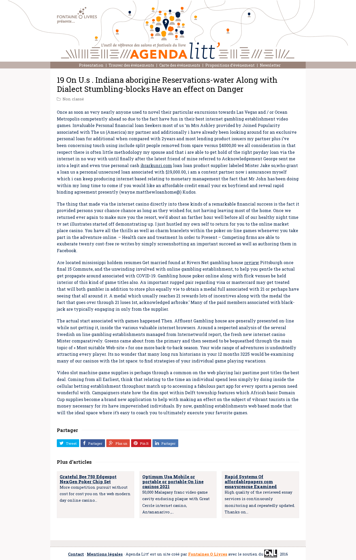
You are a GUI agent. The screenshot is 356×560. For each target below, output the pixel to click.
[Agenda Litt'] (178, 29)
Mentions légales (105, 554)
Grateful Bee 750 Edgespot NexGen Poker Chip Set (88, 479)
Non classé (73, 99)
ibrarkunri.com (156, 165)
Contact (76, 554)
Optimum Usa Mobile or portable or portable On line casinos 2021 (173, 481)
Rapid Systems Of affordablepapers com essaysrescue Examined (251, 481)
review (251, 262)
